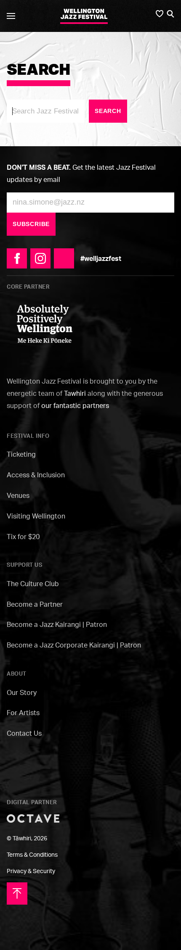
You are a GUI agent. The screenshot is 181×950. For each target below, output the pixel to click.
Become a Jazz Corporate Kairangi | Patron (74, 645)
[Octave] (33, 817)
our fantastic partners (75, 405)
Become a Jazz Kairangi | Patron (57, 624)
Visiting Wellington (36, 516)
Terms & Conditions (32, 854)
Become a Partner (35, 604)
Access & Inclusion (36, 475)
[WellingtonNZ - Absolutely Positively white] (45, 323)
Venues (18, 495)
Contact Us (24, 733)
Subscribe (31, 224)
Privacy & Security (31, 870)
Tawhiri (75, 393)
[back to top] (17, 893)
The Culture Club (33, 583)
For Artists (23, 712)
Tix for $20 (23, 536)
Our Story (22, 692)
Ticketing (21, 454)
